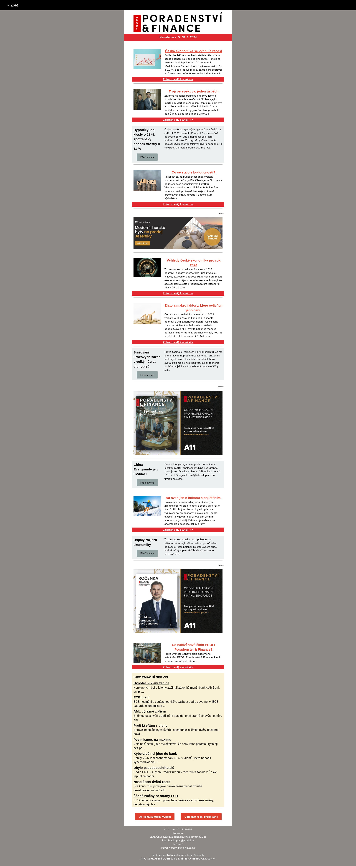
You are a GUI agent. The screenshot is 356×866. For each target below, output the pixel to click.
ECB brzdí (141, 697)
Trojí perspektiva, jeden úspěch (193, 91)
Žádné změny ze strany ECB (156, 796)
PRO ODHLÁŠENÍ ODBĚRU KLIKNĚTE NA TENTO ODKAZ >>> (178, 858)
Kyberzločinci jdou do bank (155, 754)
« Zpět (12, 5)
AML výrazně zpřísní (150, 711)
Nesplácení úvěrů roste (152, 782)
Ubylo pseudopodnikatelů (154, 768)
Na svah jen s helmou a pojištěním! (193, 498)
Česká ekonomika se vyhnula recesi (193, 51)
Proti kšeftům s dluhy (150, 725)
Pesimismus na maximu (152, 739)
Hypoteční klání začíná (151, 683)
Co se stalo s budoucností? (193, 172)
